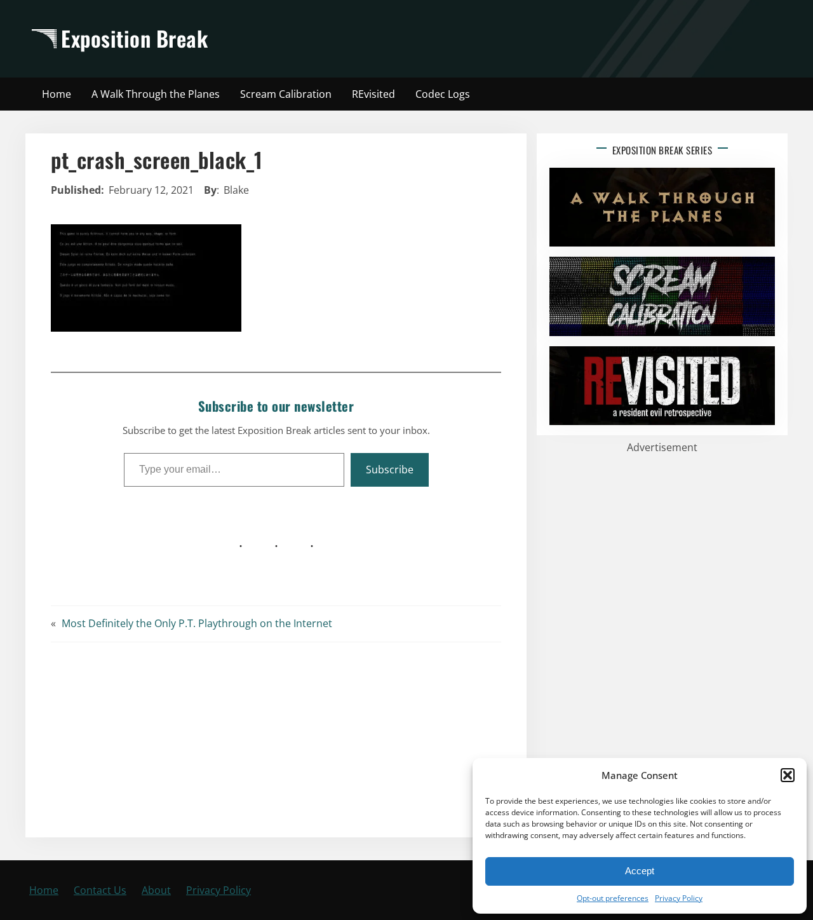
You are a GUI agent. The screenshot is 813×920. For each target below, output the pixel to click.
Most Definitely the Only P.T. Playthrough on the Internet (197, 623)
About (156, 890)
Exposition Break (134, 38)
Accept (639, 870)
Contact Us (100, 890)
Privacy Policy (678, 898)
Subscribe (389, 470)
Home (43, 890)
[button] (787, 775)
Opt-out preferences (612, 898)
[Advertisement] (519, 38)
